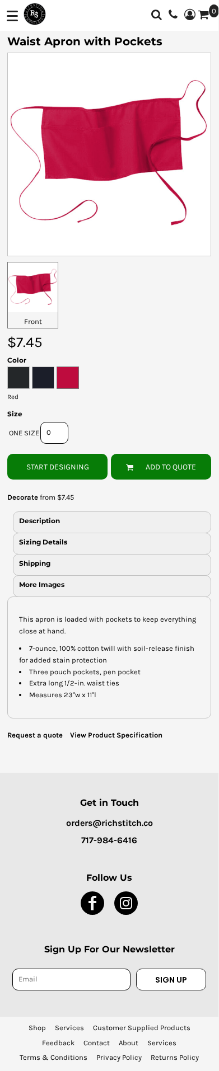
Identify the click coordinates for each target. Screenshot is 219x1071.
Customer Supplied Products (141, 1027)
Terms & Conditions (53, 1057)
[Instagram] (126, 903)
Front (33, 321)
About (128, 1043)
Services (69, 1027)
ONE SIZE (24, 433)
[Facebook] (92, 903)
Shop (37, 1027)
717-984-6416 (109, 840)
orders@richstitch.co (109, 823)
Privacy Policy (119, 1057)
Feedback (58, 1043)
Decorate (22, 497)
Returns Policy (175, 1057)
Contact (96, 1043)
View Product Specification (116, 735)
